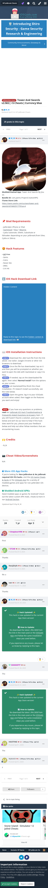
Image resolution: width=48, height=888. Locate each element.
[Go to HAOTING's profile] (4, 743)
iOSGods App (20, 480)
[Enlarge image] (24, 169)
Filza (16, 230)
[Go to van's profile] (4, 584)
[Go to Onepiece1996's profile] (4, 533)
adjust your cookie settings (28, 874)
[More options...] (43, 140)
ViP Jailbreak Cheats (22, 112)
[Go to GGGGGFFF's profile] (4, 666)
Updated (14, 141)
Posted (17, 535)
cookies (21, 867)
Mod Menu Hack (10, 100)
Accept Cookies (10, 884)
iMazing (22, 230)
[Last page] (44, 129)
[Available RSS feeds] (44, 850)
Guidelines (10, 877)
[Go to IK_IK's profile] (4, 139)
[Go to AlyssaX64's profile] (6, 835)
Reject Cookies (26, 884)
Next (40, 129)
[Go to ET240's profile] (4, 550)
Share (12, 789)
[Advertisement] (24, 73)
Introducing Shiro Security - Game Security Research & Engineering (24, 29)
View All (24, 842)
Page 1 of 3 (24, 129)
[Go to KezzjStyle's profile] (4, 567)
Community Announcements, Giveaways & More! (24, 43)
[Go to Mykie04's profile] (4, 760)
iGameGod (7, 230)
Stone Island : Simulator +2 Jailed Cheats (19, 827)
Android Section (12, 499)
